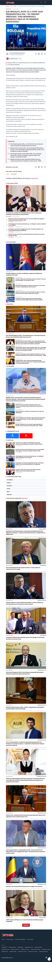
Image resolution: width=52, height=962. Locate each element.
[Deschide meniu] (45, 2)
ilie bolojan (14, 174)
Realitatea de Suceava (25, 949)
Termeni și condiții (9, 939)
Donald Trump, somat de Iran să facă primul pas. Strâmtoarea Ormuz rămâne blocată (28, 470)
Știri (11, 6)
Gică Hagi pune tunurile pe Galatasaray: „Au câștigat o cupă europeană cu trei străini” (29, 457)
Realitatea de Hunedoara (35, 949)
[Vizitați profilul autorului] (7, 53)
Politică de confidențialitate (20, 939)
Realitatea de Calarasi (46, 949)
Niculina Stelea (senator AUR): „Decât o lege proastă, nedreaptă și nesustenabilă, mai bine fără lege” (25, 708)
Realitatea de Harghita (43, 951)
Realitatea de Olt (5, 951)
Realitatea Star (20, 947)
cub (8, 174)
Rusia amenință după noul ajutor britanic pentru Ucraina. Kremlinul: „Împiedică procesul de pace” (30, 286)
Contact (3, 939)
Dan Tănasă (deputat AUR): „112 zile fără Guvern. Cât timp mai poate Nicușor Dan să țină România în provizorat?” (27, 144)
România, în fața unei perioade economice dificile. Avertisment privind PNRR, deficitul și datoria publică (29, 299)
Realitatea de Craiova (29, 947)
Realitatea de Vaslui (5, 949)
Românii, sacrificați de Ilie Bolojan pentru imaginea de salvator (24, 886)
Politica (15, 6)
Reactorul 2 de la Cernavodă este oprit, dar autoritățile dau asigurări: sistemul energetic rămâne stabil (29, 450)
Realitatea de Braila (38, 947)
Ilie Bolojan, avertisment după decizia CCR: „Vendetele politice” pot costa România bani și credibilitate (25, 229)
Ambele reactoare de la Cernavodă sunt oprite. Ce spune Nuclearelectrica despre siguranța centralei (30, 292)
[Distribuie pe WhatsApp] (42, 54)
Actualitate (8, 216)
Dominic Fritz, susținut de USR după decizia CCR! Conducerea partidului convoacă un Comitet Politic (23, 213)
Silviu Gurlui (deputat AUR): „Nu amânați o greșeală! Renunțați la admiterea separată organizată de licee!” (25, 673)
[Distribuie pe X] (45, 54)
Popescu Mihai (42, 529)
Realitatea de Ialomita (15, 949)
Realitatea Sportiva (12, 947)
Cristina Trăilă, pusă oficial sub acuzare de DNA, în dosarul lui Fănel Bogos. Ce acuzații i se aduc (30, 279)
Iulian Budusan (42, 917)
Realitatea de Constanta (33, 951)
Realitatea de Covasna (22, 951)
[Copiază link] (36, 54)
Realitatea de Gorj (19, 53)
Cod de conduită (30, 939)
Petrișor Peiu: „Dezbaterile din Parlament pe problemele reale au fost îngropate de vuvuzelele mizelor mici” (25, 816)
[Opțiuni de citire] (49, 959)
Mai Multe (26, 925)
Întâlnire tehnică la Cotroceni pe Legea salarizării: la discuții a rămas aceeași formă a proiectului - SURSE (29, 425)
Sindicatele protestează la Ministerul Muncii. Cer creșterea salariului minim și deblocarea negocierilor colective (29, 406)
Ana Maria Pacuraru (41, 776)
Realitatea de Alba (12, 951)
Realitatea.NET (4, 947)
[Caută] (41, 2)
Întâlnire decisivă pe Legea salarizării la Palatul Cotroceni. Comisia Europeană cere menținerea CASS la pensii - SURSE (25, 160)
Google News (34, 178)
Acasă (8, 6)
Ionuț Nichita (43, 565)
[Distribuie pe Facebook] (39, 54)
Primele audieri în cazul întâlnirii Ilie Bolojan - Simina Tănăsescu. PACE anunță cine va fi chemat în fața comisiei (24, 603)
